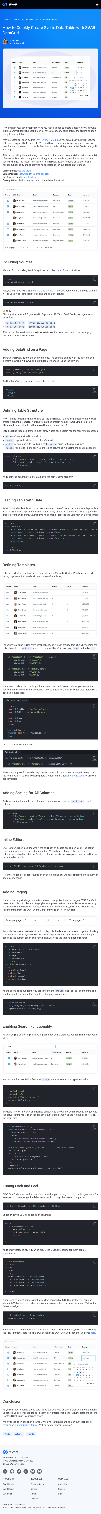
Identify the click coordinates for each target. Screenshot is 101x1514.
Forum (33, 1494)
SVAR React (8, 1489)
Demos (34, 1489)
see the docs (30, 177)
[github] (12, 1471)
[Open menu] (97, 4)
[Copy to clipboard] (94, 279)
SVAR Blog (6, 20)
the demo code (76, 775)
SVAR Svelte (8, 1484)
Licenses (35, 1498)
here (59, 270)
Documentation (37, 1484)
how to (31, 1434)
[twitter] (5, 1471)
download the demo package (35, 173)
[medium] (32, 1471)
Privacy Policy (20, 1505)
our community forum (26, 1425)
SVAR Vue (7, 1494)
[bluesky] (39, 1471)
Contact (61, 1489)
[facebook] (19, 1471)
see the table (24, 170)
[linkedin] (25, 1471)
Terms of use (7, 1505)
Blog (60, 1494)
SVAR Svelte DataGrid (47, 140)
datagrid (18, 1434)
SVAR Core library (40, 290)
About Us (62, 1484)
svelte (7, 1434)
